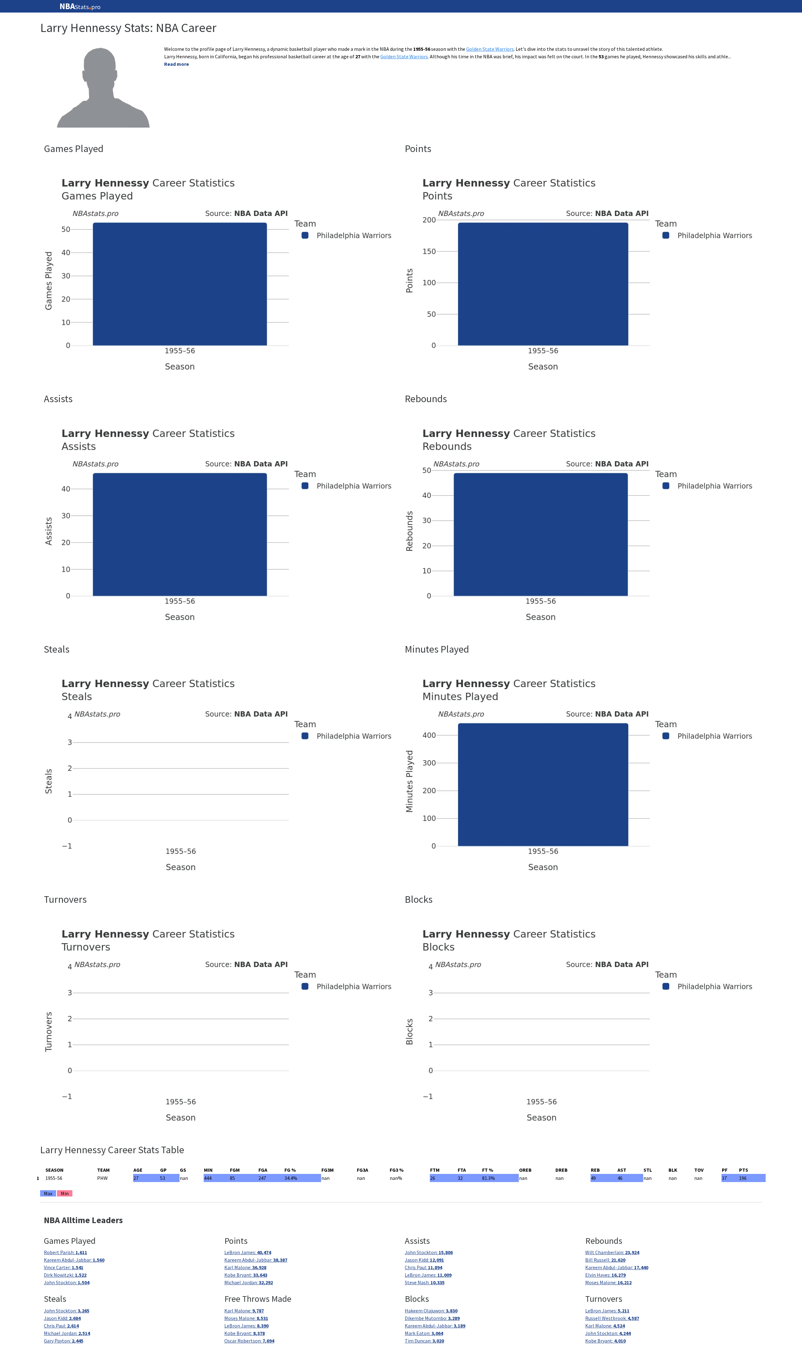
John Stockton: (66, 1282)
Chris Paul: (423, 1267)
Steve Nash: (425, 1282)
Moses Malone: (608, 1282)
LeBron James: (247, 1252)
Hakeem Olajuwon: (431, 1310)
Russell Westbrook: (612, 1318)
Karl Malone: (245, 1267)
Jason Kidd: (424, 1260)
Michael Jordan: (248, 1282)
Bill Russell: (605, 1260)
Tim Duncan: (424, 1341)
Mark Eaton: (424, 1333)
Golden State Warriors (490, 49)
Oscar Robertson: (249, 1341)
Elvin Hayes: (605, 1275)
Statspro (80, 6)
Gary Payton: (63, 1341)
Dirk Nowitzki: (65, 1275)
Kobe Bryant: (245, 1275)
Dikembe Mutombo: (432, 1318)
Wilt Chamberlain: (612, 1252)
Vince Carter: (63, 1267)
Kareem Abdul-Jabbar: (74, 1260)
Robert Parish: (65, 1252)
